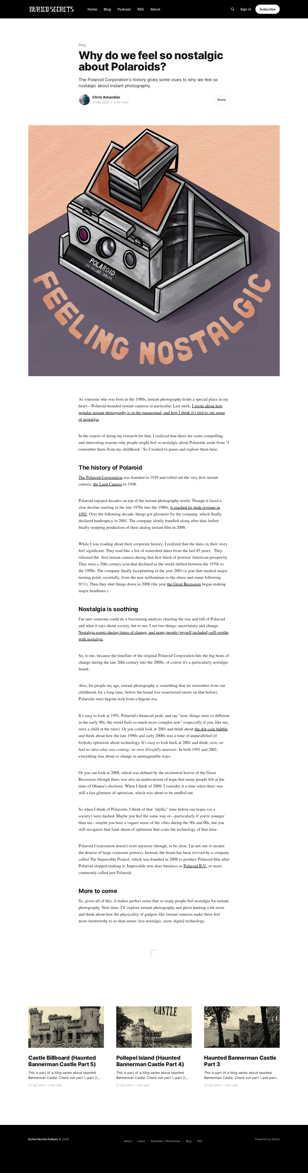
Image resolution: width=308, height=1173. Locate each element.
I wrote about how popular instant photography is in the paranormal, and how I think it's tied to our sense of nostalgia (152, 412)
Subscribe (268, 9)
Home (92, 9)
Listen (141, 1141)
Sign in (245, 9)
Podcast (124, 9)
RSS (140, 9)
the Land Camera (107, 484)
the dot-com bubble (211, 729)
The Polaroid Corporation (100, 477)
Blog (107, 9)
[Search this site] (232, 9)
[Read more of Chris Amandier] (84, 100)
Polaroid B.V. (195, 866)
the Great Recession (184, 584)
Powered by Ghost (267, 1139)
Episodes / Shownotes (165, 1141)
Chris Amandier (106, 97)
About (155, 9)
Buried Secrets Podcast (43, 1139)
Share (221, 99)
